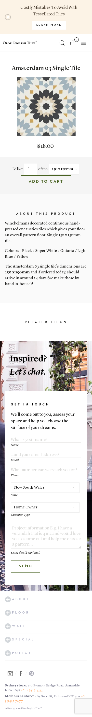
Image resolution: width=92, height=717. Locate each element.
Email (15, 460)
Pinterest (33, 673)
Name (14, 445)
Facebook (22, 673)
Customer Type (20, 514)
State (14, 495)
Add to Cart (46, 182)
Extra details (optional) (25, 552)
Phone (15, 475)
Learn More (49, 25)
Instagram (11, 673)
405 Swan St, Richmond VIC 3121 (57, 696)
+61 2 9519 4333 (32, 690)
